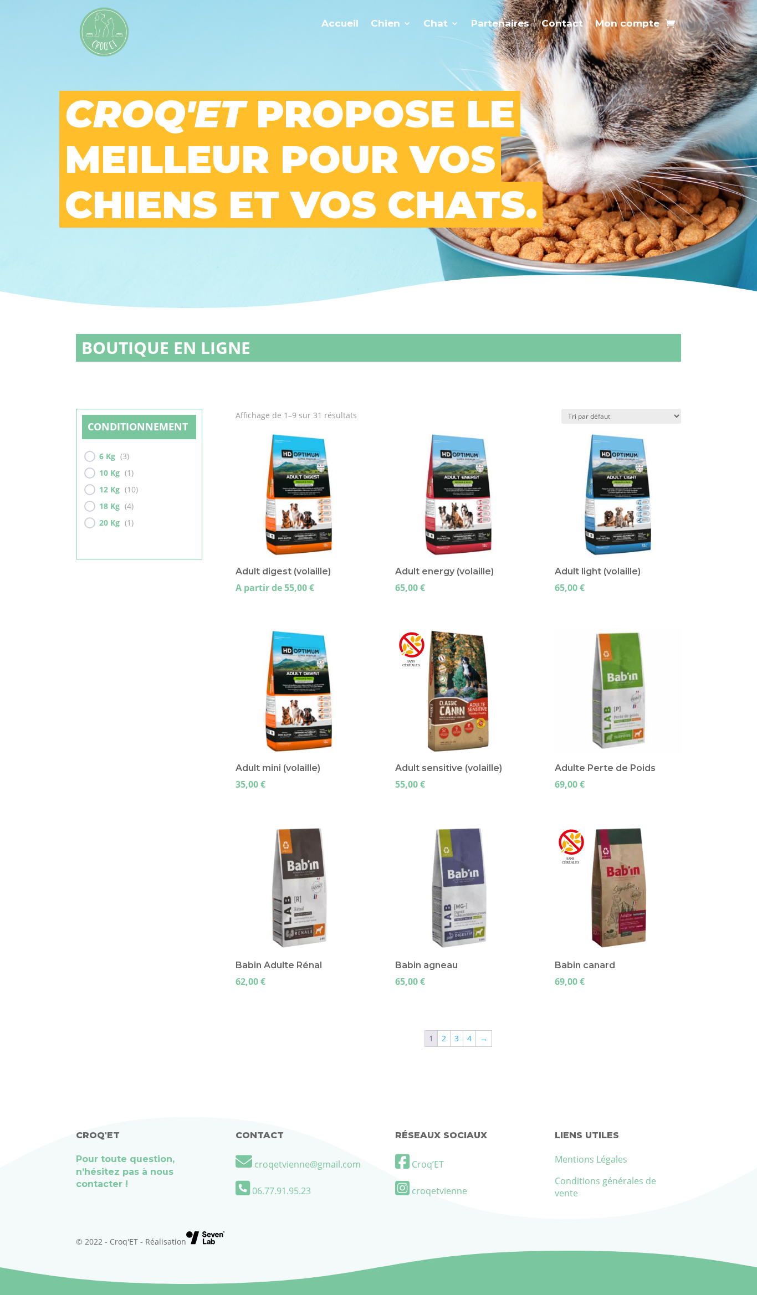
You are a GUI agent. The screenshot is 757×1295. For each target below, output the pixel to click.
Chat (435, 24)
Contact (562, 24)
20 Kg (109, 523)
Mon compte (627, 24)
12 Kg (109, 490)
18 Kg (109, 506)
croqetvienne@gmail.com (307, 1164)
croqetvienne (438, 1191)
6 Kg (107, 456)
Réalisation (165, 1241)
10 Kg (109, 473)
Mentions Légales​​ (591, 1159)
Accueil (340, 24)
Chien (385, 24)
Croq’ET (427, 1164)
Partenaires (500, 24)
